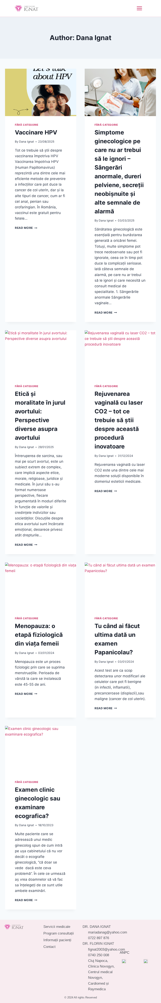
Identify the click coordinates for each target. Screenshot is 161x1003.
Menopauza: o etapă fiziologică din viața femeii (39, 634)
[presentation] (40, 92)
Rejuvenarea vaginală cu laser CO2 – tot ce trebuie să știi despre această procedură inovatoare (119, 420)
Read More (26, 227)
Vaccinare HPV (36, 132)
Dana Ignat (26, 141)
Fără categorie (26, 124)
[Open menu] (135, 8)
